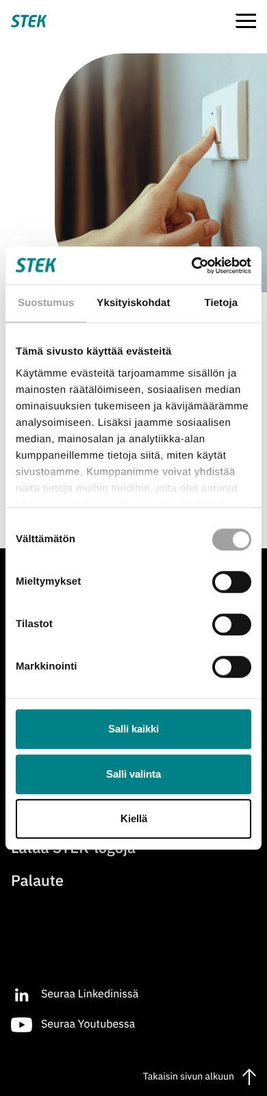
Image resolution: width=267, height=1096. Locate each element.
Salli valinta (133, 774)
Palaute (37, 881)
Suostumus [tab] (46, 303)
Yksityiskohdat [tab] (133, 303)
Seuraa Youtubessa (88, 1023)
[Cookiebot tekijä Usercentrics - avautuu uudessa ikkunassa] (192, 266)
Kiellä (133, 818)
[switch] (231, 582)
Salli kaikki (133, 729)
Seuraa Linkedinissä (89, 993)
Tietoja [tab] (221, 303)
